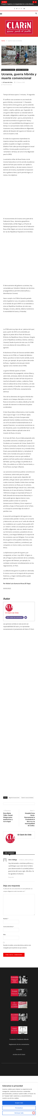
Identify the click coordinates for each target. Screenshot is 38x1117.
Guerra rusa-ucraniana (27, 797)
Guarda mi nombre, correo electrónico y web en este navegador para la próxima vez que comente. (17, 946)
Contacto (19, 1049)
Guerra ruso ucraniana (15, 41)
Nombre (5, 918)
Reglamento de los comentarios (19, 1044)
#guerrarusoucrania (14, 797)
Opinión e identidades (22, 69)
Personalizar (19, 1108)
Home (3, 41)
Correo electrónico (8, 926)
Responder (11, 877)
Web (4, 934)
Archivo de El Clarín (19, 1054)
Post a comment (7, 84)
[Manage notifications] (33, 1112)
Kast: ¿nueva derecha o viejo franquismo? (15, 4)
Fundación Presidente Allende (19, 1039)
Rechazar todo (19, 1113)
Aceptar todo (19, 1103)
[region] (19, 1100)
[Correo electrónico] (25, 617)
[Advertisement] (19, 198)
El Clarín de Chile (7, 82)
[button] (33, 2)
